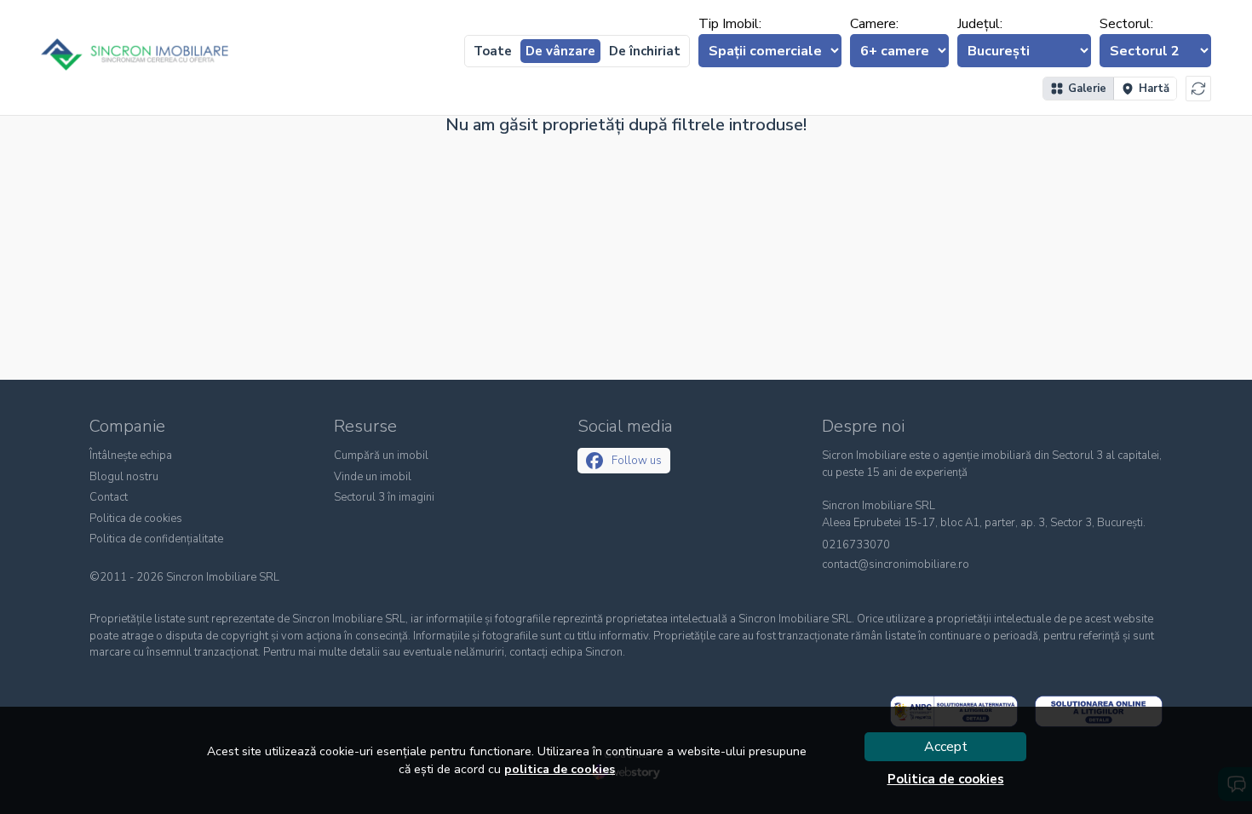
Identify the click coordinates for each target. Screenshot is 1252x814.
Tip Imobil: (729, 23)
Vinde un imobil (372, 476)
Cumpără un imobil (381, 455)
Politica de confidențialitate (156, 539)
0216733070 (856, 545)
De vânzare (560, 51)
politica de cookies (559, 769)
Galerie (1087, 88)
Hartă (1154, 88)
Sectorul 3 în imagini (384, 497)
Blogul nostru (123, 476)
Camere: (874, 23)
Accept (946, 746)
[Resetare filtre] (1198, 88)
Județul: (979, 23)
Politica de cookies (135, 518)
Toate (493, 51)
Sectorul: (1126, 23)
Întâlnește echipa (130, 455)
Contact (108, 497)
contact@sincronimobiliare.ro (895, 564)
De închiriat (645, 51)
